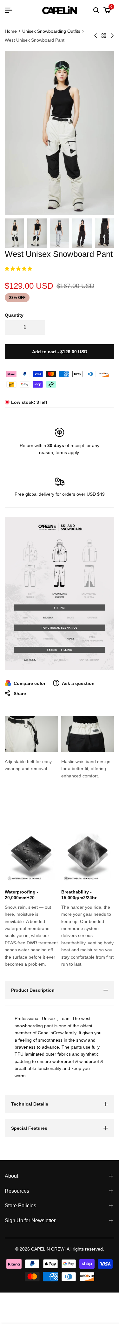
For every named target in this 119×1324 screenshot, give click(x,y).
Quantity (14, 315)
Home (11, 31)
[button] (19, 268)
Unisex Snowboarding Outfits (51, 31)
